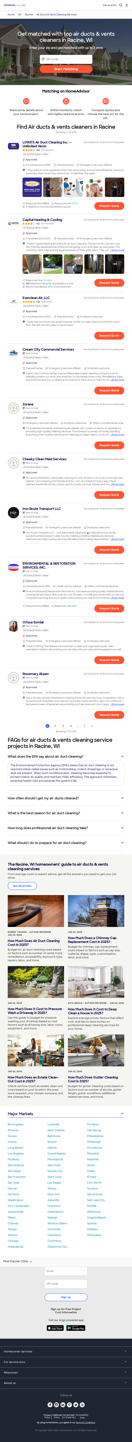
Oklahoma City (57, 1246)
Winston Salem (57, 1223)
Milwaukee (94, 1235)
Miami (11, 1217)
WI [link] (19, 14)
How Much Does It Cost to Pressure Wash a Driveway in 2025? (35, 1011)
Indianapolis (15, 1246)
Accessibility (82, 1416)
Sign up (66, 1297)
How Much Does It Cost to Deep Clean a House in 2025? (92, 1011)
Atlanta (12, 1235)
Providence (94, 1147)
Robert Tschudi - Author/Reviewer (29, 932)
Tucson (12, 1136)
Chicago (13, 1241)
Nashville (93, 1159)
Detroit (52, 1147)
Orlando (13, 1223)
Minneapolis (55, 1159)
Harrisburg (94, 1130)
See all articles (22, 886)
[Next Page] (92, 726)
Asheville (53, 1200)
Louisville (53, 1124)
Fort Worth (94, 1182)
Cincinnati (54, 1229)
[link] (66, 148)
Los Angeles (16, 1153)
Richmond (93, 1211)
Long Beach (15, 1147)
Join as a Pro (109, 5)
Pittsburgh (94, 1142)
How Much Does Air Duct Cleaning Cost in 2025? (34, 943)
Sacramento (16, 1165)
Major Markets (20, 1113)
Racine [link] (29, 14)
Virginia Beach (96, 1217)
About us (10, 1383)
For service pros (14, 1362)
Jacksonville (16, 1211)
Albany (52, 1188)
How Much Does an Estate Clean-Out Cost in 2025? (33, 1079)
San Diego (14, 1171)
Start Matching (66, 69)
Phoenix (13, 1130)
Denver (12, 1188)
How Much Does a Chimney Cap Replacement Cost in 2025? (92, 940)
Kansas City (55, 1171)
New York (53, 1194)
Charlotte (53, 1206)
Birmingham (16, 1124)
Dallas (91, 1171)
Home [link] (11, 14)
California (56, 1416)
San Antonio (95, 1194)
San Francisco (17, 1177)
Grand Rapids (56, 1153)
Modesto (13, 1159)
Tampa (12, 1229)
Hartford (13, 1194)
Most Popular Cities (15, 1261)
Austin (91, 1165)
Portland (93, 1124)
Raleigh (52, 1217)
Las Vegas (54, 1182)
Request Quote (109, 206)
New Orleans (56, 1130)
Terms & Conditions (85, 1422)
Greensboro (55, 1211)
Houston (92, 1188)
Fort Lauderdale (18, 1206)
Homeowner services (18, 1351)
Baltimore (53, 1136)
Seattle (92, 1223)
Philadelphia (95, 1136)
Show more (118, 250)
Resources (11, 1372)
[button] (32, 187)
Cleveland (54, 1235)
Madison (92, 1229)
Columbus (54, 1241)
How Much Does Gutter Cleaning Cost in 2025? (93, 1079)
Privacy (47, 1416)
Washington (15, 1200)
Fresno (12, 1142)
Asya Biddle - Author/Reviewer (87, 1003)
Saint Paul (53, 1165)
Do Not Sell (68, 1416)
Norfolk (92, 1206)
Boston (52, 1142)
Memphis (93, 1153)
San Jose (13, 1182)
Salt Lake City (96, 1200)
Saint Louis (54, 1177)
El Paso (91, 1177)
